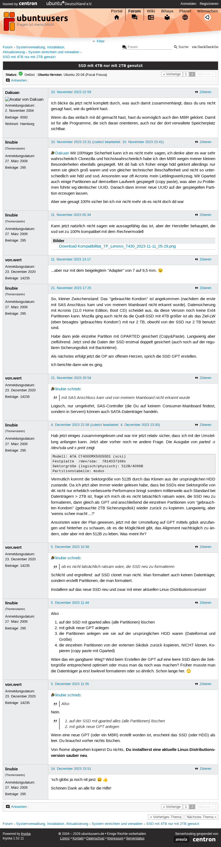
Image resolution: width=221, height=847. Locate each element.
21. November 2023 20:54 (71, 378)
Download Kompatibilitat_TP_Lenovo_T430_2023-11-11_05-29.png (117, 246)
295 (23, 167)
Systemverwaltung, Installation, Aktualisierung (52, 824)
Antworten (19, 80)
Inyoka (26, 834)
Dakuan (12, 92)
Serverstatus (135, 838)
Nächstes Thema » (201, 817)
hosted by (11, 4)
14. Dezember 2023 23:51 (71, 769)
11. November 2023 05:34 (71, 215)
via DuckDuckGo (205, 47)
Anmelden (188, 4)
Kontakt (78, 838)
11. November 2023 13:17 (71, 259)
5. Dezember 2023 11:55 (70, 684)
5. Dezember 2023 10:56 (70, 547)
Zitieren (205, 92)
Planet (185, 11)
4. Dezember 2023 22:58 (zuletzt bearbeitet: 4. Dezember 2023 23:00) (105, 425)
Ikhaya (167, 11)
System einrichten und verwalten (53, 52)
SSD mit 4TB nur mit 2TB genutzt (29, 57)
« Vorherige (172, 74)
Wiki (151, 11)
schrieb (73, 389)
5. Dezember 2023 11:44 (70, 603)
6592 (24, 117)
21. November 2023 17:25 (71, 288)
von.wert (13, 260)
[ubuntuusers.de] (36, 23)
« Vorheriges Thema (165, 817)
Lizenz (65, 838)
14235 (25, 278)
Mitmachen (207, 11)
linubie (11, 142)
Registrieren (209, 4)
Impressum (115, 838)
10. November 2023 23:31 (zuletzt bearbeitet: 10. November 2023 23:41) (107, 142)
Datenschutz (95, 838)
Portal (116, 11)
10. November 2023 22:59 (71, 92)
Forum (134, 11)
